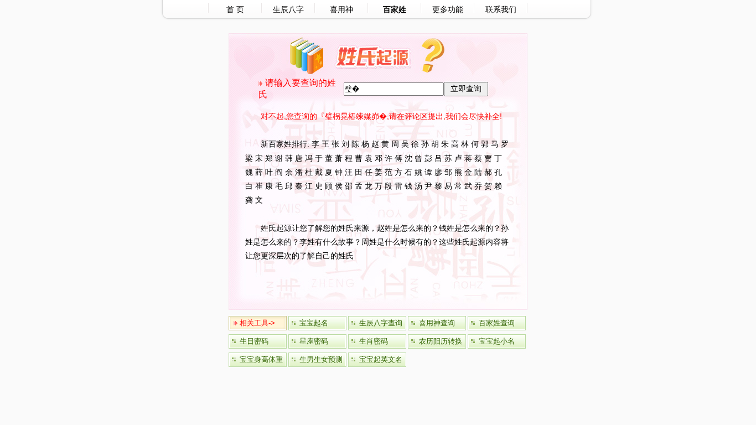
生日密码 (254, 341)
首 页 (235, 9)
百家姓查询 (497, 323)
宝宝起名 (313, 323)
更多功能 (447, 9)
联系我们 (500, 9)
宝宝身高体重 (261, 359)
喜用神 (341, 9)
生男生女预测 (321, 359)
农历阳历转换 (440, 341)
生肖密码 (373, 341)
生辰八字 (288, 9)
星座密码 (313, 341)
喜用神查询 (437, 323)
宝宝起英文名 (380, 359)
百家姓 (394, 9)
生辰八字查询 (380, 323)
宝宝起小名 (497, 341)
